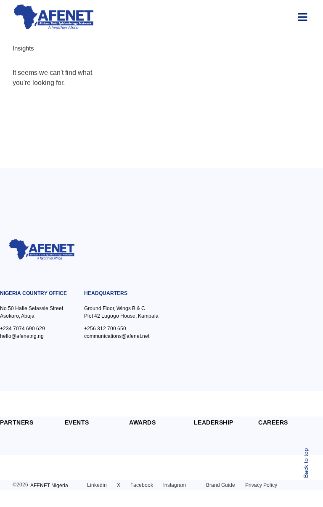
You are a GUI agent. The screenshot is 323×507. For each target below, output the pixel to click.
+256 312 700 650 (105, 329)
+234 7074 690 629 (22, 329)
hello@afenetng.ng (22, 336)
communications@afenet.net (116, 336)
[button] (303, 17)
